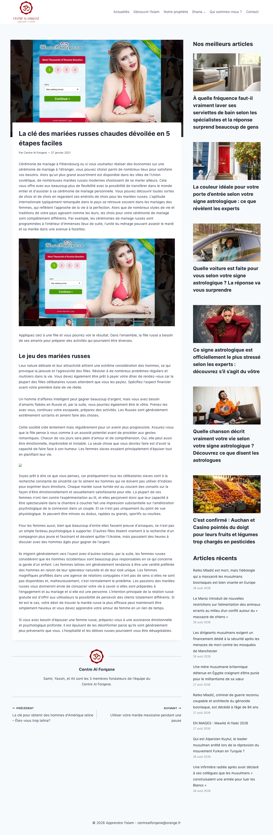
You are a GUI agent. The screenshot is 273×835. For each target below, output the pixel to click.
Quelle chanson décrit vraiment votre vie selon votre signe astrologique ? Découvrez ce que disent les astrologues (226, 445)
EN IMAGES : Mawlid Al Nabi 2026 (220, 723)
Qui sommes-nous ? (226, 12)
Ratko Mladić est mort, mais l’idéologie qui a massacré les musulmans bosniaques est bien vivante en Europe (224, 576)
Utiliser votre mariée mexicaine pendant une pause (145, 715)
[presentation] (227, 72)
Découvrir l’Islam (146, 12)
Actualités (122, 12)
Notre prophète (176, 12)
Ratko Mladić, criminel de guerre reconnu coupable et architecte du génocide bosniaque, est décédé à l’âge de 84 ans (226, 701)
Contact (252, 12)
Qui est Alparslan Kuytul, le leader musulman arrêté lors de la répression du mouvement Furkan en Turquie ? (226, 745)
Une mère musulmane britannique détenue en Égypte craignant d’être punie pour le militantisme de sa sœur (226, 673)
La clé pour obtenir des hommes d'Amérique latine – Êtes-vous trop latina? (52, 715)
